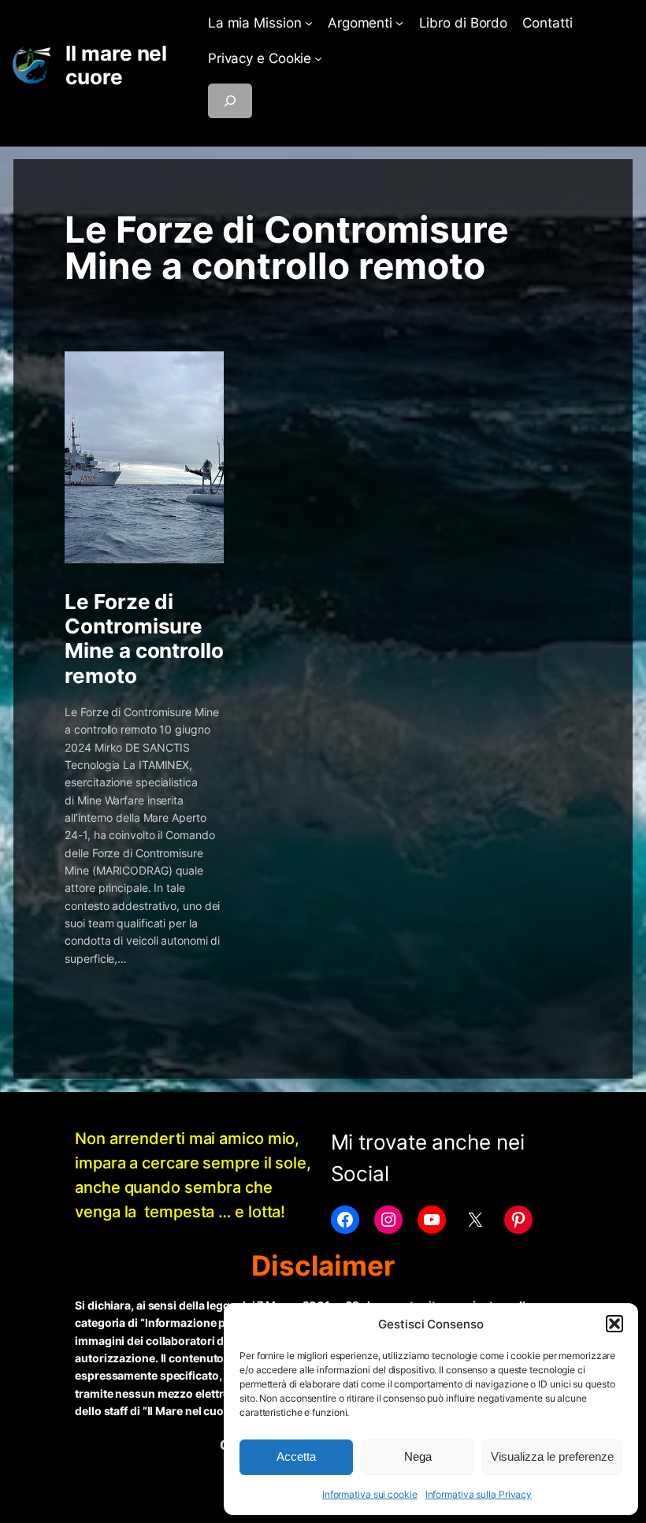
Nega (418, 1456)
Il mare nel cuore (116, 65)
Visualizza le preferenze (552, 1456)
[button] (614, 1324)
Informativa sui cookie (370, 1494)
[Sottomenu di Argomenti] (399, 23)
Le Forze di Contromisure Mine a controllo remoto (144, 638)
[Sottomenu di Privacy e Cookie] (318, 58)
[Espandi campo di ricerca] (230, 101)
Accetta (296, 1456)
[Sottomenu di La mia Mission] (309, 23)
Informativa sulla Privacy (479, 1494)
